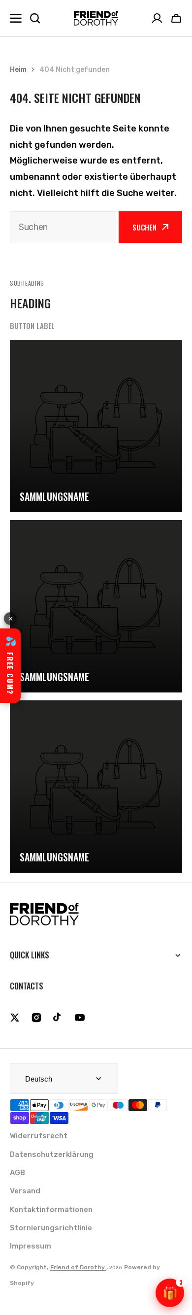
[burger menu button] (16, 18)
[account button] (157, 18)
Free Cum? (10, 665)
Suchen (144, 227)
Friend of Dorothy (78, 1267)
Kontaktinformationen (51, 1209)
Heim (18, 70)
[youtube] (80, 1017)
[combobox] (63, 227)
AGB (17, 1172)
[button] (176, 18)
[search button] (35, 18)
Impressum (30, 1246)
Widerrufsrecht (38, 1135)
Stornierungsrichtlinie (51, 1227)
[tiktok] (58, 1017)
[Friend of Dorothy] (96, 18)
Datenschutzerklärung (52, 1154)
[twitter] (15, 1017)
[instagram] (36, 1017)
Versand (25, 1190)
